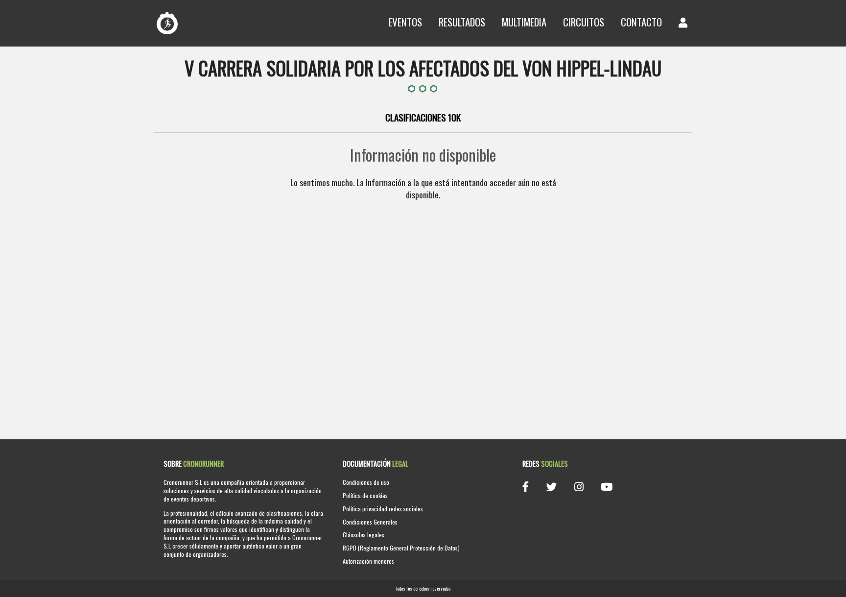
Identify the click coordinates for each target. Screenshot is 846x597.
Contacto (641, 21)
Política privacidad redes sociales (383, 508)
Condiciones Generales (370, 522)
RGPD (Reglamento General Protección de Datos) (401, 548)
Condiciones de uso (366, 482)
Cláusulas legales (363, 534)
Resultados (462, 21)
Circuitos (583, 21)
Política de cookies (365, 495)
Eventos (405, 21)
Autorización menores (368, 561)
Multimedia (524, 21)
